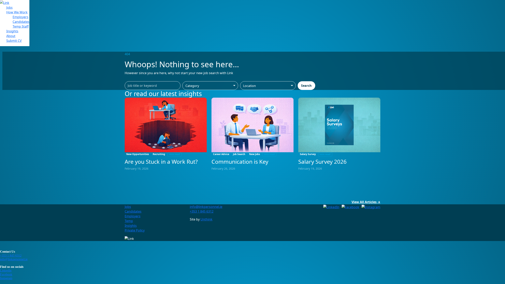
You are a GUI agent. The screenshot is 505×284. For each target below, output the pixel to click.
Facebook (6, 274)
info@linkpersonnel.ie (14, 259)
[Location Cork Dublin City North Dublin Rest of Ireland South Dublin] (268, 85)
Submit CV (14, 40)
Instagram (6, 278)
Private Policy (135, 230)
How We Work (17, 12)
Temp (129, 221)
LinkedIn (5, 270)
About (10, 36)
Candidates (21, 22)
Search (306, 85)
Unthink (206, 219)
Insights (12, 31)
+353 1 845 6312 (11, 255)
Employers (20, 17)
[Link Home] (4, 2)
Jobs (9, 7)
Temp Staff (21, 26)
